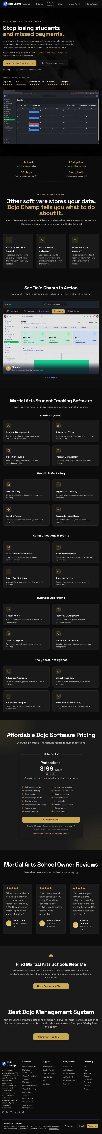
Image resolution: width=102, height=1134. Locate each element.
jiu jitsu (50, 52)
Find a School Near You (49, 986)
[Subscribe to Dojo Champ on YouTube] (11, 1112)
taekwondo (41, 52)
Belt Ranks (74, 311)
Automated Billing (65, 432)
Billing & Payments (29, 1085)
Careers (87, 1085)
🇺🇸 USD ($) (50, 774)
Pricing (39, 4)
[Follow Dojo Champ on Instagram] (15, 1112)
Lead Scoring (13, 491)
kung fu (61, 52)
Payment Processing (66, 491)
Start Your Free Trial (48, 1036)
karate (33, 52)
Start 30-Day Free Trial (17, 63)
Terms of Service (49, 1073)
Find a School (50, 4)
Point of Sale (27, 1098)
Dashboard (14, 311)
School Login (92, 4)
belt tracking (21, 55)
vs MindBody (68, 1077)
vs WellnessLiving (70, 1080)
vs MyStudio (68, 1070)
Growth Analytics (29, 1066)
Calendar (30, 311)
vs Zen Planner (69, 1073)
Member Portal (74, 4)
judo (55, 52)
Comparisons (69, 1061)
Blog (60, 4)
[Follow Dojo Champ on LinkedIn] (7, 1112)
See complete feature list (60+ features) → (51, 833)
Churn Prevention (29, 1076)
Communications (29, 1102)
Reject (81, 1126)
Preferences (70, 1126)
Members (45, 311)
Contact (46, 1084)
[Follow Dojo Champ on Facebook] (19, 1112)
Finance (60, 311)
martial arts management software (36, 41)
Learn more (54, 1129)
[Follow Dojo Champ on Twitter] (3, 1112)
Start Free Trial (51, 819)
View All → (67, 1084)
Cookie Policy (48, 1070)
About (86, 1066)
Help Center (47, 1077)
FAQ (44, 1080)
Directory (87, 1089)
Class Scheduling (15, 456)
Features (26, 4)
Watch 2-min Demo (55, 63)
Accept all (92, 1126)
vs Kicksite (67, 1066)
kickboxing (7, 55)
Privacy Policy (48, 1066)
